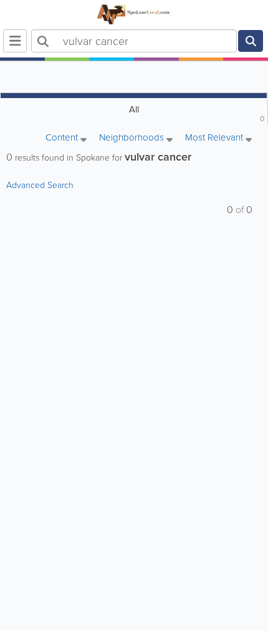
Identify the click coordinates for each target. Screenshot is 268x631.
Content (62, 138)
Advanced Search (40, 185)
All (197, 113)
